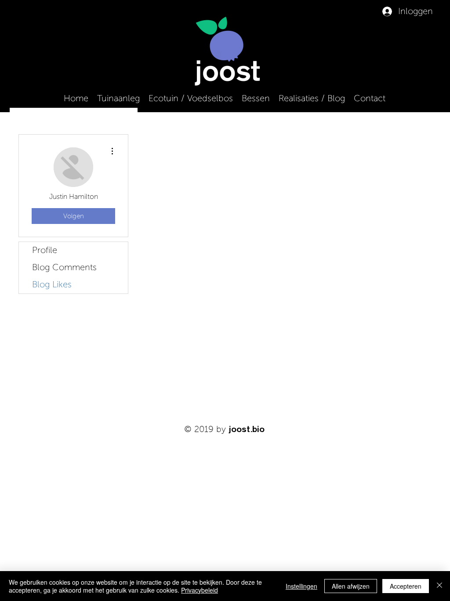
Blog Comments (64, 267)
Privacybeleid (199, 590)
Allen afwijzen (351, 586)
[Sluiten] (439, 586)
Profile (44, 250)
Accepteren (405, 586)
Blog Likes (52, 285)
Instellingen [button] (301, 586)
